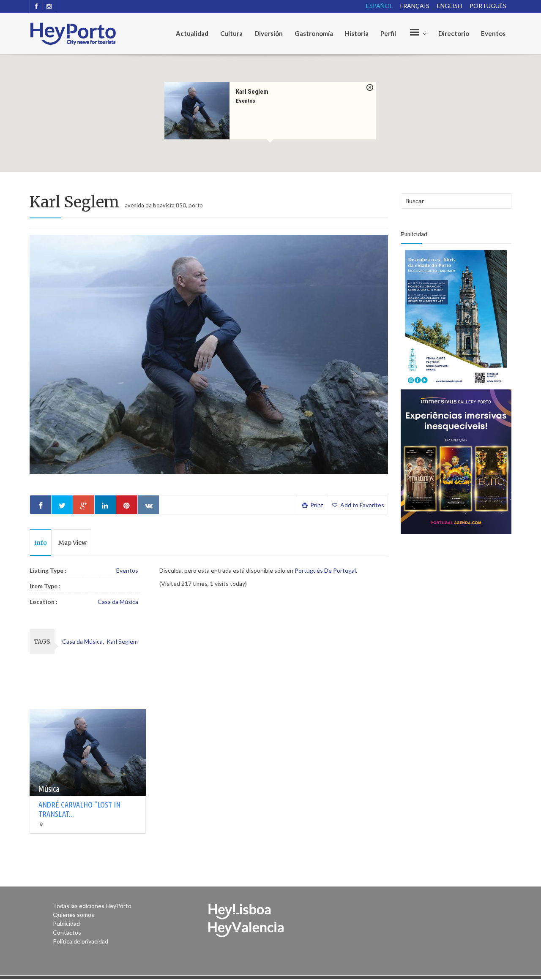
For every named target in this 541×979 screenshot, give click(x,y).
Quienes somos (73, 914)
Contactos (67, 932)
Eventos (493, 33)
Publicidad (66, 923)
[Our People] (417, 33)
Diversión (268, 33)
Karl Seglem (252, 91)
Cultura (231, 33)
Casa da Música (118, 601)
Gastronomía (314, 33)
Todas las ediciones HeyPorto (92, 905)
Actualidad (192, 33)
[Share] (40, 504)
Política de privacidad (80, 941)
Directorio (453, 33)
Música (49, 789)
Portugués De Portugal (325, 570)
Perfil (388, 33)
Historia (357, 33)
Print (316, 505)
